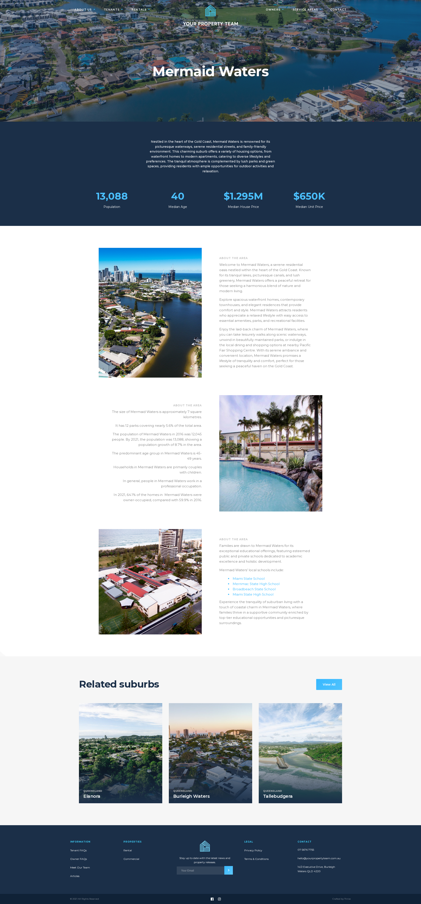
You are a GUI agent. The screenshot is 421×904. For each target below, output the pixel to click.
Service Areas (305, 9)
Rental (127, 850)
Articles (74, 876)
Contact (338, 9)
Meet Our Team (80, 867)
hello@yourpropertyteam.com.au (319, 858)
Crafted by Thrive (341, 899)
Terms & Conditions (256, 859)
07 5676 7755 (306, 849)
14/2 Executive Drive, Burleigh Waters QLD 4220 (316, 869)
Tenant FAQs (78, 850)
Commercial (131, 859)
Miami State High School (253, 594)
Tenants (112, 9)
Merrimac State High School (256, 584)
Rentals (139, 9)
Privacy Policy (253, 850)
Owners (273, 9)
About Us (83, 9)
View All (329, 684)
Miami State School (249, 578)
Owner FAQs (78, 859)
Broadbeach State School (254, 589)
